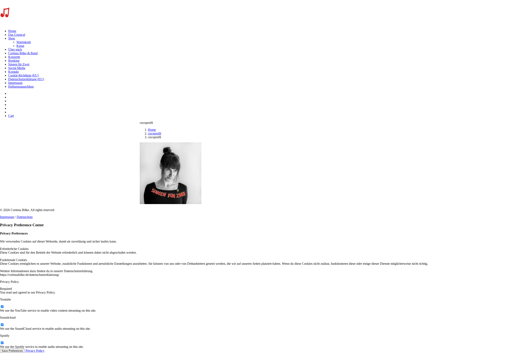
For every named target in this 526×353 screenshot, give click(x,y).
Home (12, 31)
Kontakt (13, 71)
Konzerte (14, 57)
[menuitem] (267, 31)
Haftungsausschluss (21, 86)
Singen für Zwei (18, 64)
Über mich (15, 49)
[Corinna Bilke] (263, 13)
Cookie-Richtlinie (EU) (23, 75)
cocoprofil (154, 133)
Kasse (20, 46)
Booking (14, 60)
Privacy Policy (34, 350)
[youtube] (2, 307)
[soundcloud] (2, 325)
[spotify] (2, 343)
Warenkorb (23, 42)
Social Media (16, 68)
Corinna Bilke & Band (23, 53)
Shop (11, 38)
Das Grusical (16, 34)
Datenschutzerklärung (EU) (26, 79)
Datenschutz (25, 217)
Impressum (15, 83)
